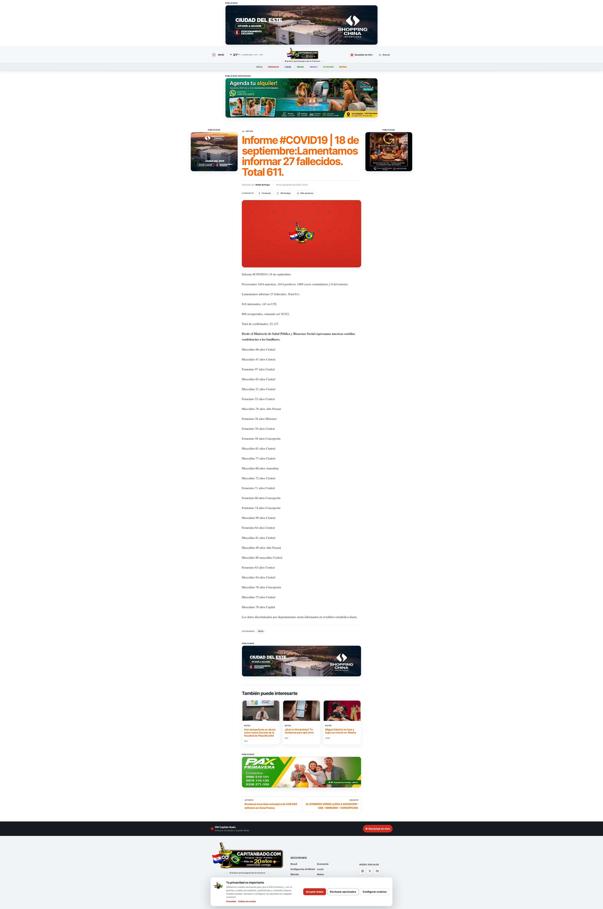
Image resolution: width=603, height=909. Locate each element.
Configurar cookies (375, 891)
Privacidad (231, 901)
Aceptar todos (314, 891)
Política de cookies (247, 901)
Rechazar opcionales (343, 891)
